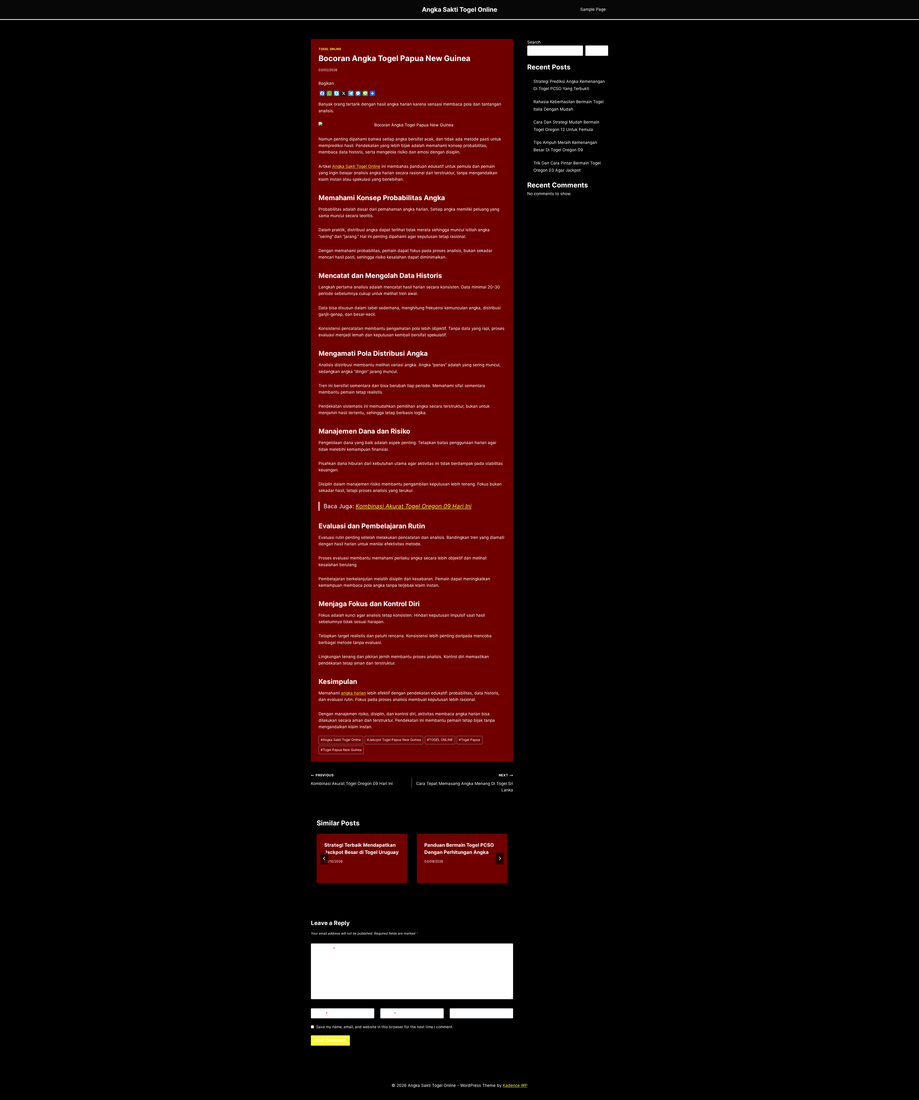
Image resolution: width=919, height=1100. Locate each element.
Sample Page (593, 9)
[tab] (402, 887)
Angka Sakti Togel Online (341, 740)
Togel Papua (469, 740)
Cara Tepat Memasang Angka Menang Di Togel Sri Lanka (464, 782)
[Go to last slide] (324, 858)
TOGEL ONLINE (330, 49)
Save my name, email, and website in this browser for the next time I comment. (384, 1027)
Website (459, 1013)
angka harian (353, 693)
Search (534, 42)
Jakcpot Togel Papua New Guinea (394, 740)
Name (320, 1013)
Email (389, 1013)
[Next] (500, 858)
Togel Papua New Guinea (341, 750)
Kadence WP (515, 1085)
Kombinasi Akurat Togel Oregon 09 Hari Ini (413, 506)
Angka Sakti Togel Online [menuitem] (356, 166)
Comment (324, 948)
